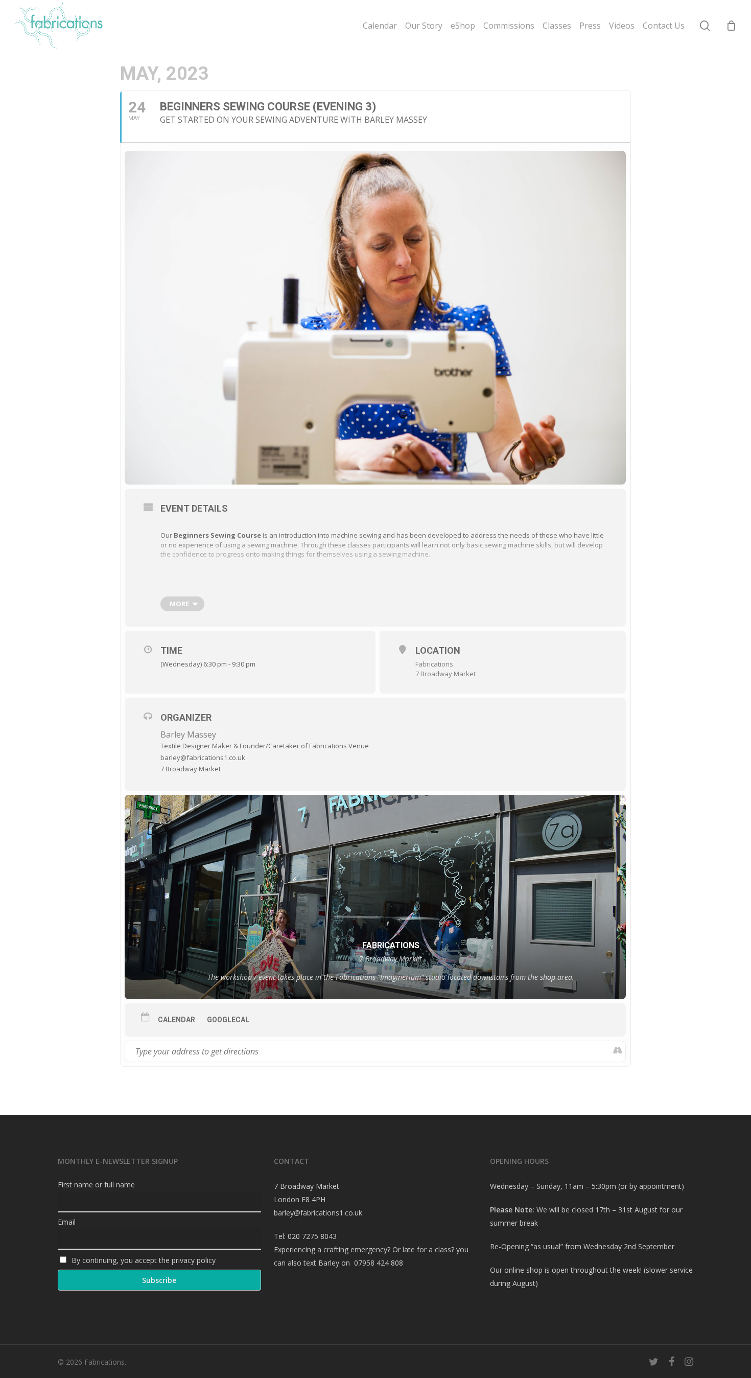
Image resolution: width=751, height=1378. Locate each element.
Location (437, 650)
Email (67, 1222)
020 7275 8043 (312, 1236)
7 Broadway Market (445, 673)
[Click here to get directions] (617, 1051)
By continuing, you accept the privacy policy (142, 1260)
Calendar (176, 1020)
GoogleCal (228, 1020)
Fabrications (434, 664)
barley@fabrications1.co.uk (318, 1213)
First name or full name (96, 1184)
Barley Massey (188, 734)
